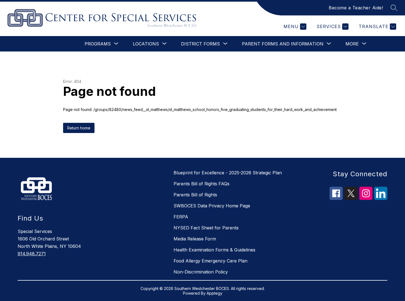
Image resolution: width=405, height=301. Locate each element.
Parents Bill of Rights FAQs (201, 183)
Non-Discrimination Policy (201, 272)
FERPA (181, 216)
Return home (78, 128)
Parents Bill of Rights (195, 194)
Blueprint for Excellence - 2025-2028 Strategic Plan (228, 172)
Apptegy (214, 293)
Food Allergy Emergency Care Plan (210, 261)
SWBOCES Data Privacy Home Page (212, 205)
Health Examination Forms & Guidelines (214, 250)
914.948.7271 (32, 253)
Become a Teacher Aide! (356, 7)
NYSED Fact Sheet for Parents (206, 228)
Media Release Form (195, 239)
